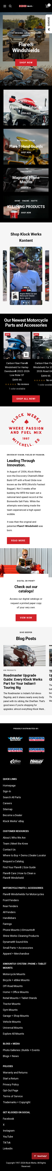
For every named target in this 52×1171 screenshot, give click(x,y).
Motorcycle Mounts (14, 974)
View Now (26, 617)
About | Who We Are (14, 837)
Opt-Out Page (10, 1090)
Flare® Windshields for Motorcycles (23, 894)
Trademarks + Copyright (16, 1102)
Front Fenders (11, 900)
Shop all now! (26, 399)
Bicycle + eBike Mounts (16, 980)
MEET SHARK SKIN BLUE (26, 61)
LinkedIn (8, 1148)
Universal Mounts (13, 1027)
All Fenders (9, 912)
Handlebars (9, 917)
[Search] (10, 6)
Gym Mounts (10, 1009)
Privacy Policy (11, 1084)
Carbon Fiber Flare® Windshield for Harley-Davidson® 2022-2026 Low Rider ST (17, 369)
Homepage (9, 785)
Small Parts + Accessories (18, 947)
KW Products (9, 670)
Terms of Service (13, 1096)
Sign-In (7, 791)
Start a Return (10, 1078)
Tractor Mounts (12, 1003)
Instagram (9, 1130)
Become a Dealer (12, 815)
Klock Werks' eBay (13, 821)
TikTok (7, 1142)
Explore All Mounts (13, 1033)
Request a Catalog (13, 861)
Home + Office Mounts (16, 992)
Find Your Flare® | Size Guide (19, 867)
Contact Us (9, 849)
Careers (7, 803)
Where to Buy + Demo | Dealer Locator (24, 855)
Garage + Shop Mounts (16, 1015)
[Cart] (47, 6)
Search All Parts (12, 797)
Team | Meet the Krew (15, 843)
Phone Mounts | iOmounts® (19, 929)
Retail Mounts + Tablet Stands (20, 998)
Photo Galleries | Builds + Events (21, 1050)
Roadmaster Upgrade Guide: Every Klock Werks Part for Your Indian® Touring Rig (22, 681)
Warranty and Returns (15, 1072)
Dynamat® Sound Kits (15, 941)
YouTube (8, 1136)
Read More (18, 540)
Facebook (8, 1118)
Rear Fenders (10, 906)
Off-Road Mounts (13, 986)
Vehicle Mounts (12, 1021)
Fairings (7, 923)
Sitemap (7, 809)
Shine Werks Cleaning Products (21, 935)
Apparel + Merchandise (16, 953)
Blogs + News (11, 1056)
